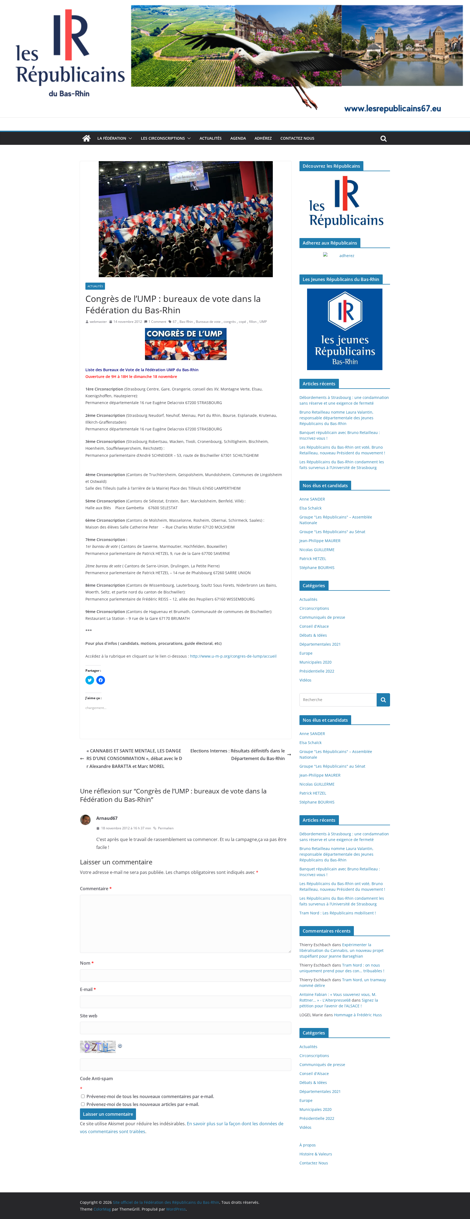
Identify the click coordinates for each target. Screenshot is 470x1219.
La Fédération (111, 138)
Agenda (238, 138)
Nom (87, 963)
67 (175, 321)
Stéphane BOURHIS (317, 567)
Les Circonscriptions (163, 138)
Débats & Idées (313, 635)
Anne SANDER (312, 499)
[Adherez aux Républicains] (344, 259)
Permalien (166, 828)
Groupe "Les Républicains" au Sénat (332, 531)
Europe (306, 653)
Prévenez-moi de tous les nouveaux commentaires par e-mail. (150, 1096)
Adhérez (263, 138)
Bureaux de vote (208, 321)
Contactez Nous (297, 138)
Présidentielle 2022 (316, 671)
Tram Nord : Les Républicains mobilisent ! (337, 912)
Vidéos (305, 680)
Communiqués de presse (322, 617)
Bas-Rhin (186, 321)
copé (242, 321)
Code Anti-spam (96, 1079)
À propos (307, 1145)
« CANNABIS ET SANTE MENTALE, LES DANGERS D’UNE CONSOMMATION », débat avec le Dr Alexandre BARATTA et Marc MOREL (134, 759)
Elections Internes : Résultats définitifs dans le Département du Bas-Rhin (237, 755)
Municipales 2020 (315, 662)
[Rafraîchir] (120, 1045)
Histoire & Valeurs (315, 1154)
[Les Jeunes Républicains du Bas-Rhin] (344, 329)
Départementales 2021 (320, 644)
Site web (88, 1016)
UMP (263, 321)
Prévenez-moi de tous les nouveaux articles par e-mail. (142, 1104)
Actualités (211, 138)
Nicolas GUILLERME (317, 549)
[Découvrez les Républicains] (344, 202)
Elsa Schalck (310, 508)
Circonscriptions (314, 608)
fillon (252, 321)
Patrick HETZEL (312, 558)
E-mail (88, 989)
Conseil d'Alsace (314, 626)
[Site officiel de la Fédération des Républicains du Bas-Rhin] (235, 4)
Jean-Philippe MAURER (320, 540)
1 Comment (157, 321)
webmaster (98, 321)
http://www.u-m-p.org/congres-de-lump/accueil (233, 656)
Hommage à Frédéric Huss (358, 1014)
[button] (129, 138)
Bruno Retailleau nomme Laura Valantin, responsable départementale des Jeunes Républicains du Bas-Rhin (336, 418)
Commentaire (96, 889)
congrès (230, 321)
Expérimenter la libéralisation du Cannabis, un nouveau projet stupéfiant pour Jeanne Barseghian (341, 950)
